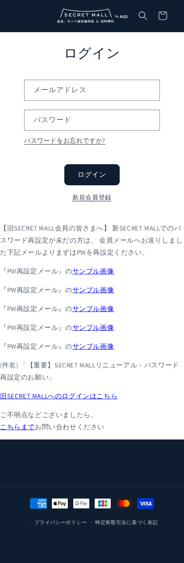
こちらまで (17, 426)
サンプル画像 (93, 271)
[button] (143, 16)
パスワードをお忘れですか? (64, 140)
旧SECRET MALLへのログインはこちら (58, 396)
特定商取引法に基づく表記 (126, 522)
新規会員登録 (92, 197)
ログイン (92, 174)
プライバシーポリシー (60, 522)
